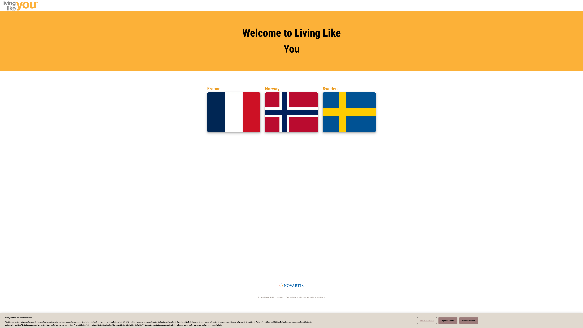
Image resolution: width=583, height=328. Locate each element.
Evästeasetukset (427, 320)
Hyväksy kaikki (468, 320)
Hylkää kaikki (448, 320)
